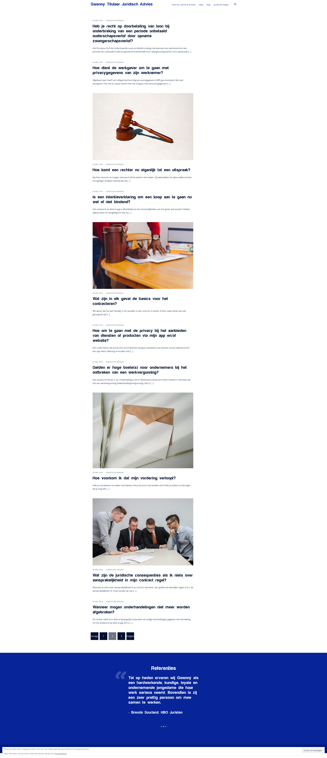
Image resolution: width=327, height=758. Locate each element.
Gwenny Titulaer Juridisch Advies (122, 4)
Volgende (130, 636)
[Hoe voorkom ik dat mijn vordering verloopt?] (143, 430)
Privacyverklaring (60, 754)
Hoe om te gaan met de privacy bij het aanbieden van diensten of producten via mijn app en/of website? (139, 335)
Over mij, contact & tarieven (184, 4)
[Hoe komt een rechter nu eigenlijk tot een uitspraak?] (143, 126)
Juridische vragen (221, 4)
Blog (201, 4)
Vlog (208, 4)
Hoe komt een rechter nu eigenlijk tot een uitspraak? (141, 170)
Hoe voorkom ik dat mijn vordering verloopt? (134, 478)
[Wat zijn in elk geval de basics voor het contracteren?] (143, 255)
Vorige (94, 636)
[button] (235, 4)
